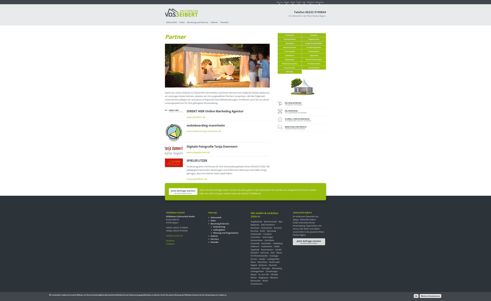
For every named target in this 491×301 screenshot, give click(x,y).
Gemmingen (267, 237)
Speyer (254, 274)
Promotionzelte (314, 63)
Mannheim (262, 262)
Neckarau (263, 265)
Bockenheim (266, 228)
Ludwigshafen (273, 259)
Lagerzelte (314, 55)
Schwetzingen (272, 271)
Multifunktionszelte (314, 59)
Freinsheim (255, 237)
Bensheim (255, 228)
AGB (304, 2)
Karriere (292, 2)
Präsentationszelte (289, 63)
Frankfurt (267, 234)
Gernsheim (269, 240)
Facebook (170, 240)
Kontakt (224, 22)
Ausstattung (219, 226)
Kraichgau (274, 255)
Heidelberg (278, 243)
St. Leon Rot (263, 274)
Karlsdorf (255, 252)
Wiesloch (274, 277)
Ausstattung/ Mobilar (314, 43)
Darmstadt (271, 231)
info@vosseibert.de (174, 235)
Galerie (214, 22)
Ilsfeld (276, 246)
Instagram (170, 243)
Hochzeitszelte (290, 39)
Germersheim (257, 240)
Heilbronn (255, 246)
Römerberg (277, 268)
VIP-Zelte (289, 71)
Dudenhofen (256, 234)
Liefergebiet (219, 229)
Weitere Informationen (430, 296)
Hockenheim (266, 246)
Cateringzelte (289, 51)
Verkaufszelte (314, 68)
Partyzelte (290, 43)
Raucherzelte (289, 68)
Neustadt (273, 265)
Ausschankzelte (289, 47)
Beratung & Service (220, 223)
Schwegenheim (257, 271)
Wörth (265, 280)
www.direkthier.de (196, 117)
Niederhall (255, 268)
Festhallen (289, 35)
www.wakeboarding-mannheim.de (204, 131)
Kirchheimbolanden (259, 255)
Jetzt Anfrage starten (183, 190)
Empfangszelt (313, 51)
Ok (416, 296)
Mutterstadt (274, 262)
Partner (299, 2)
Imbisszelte (289, 55)
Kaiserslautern (267, 249)
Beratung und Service (197, 22)
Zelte (182, 22)
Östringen (265, 268)
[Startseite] (181, 14)
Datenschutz (319, 2)
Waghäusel (263, 277)
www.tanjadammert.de (198, 152)
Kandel (278, 249)
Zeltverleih (171, 22)
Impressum (310, 2)
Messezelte (289, 59)
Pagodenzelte (313, 39)
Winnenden (256, 280)
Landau (262, 259)
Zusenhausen (256, 283)
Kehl (273, 252)
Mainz (253, 262)
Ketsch (279, 252)
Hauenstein (266, 243)
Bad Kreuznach (270, 221)
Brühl (262, 231)
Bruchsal (278, 228)
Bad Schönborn (268, 224)
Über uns (279, 2)
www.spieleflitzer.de (197, 179)
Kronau (254, 259)
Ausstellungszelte (314, 47)
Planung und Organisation (225, 233)
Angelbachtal (256, 221)
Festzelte (314, 35)
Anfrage (286, 2)
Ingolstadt (255, 249)
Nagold (254, 265)
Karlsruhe (264, 252)
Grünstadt (255, 243)
